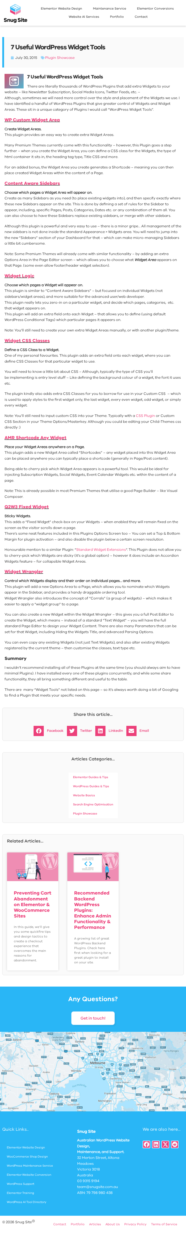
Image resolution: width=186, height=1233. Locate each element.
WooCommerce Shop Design (27, 1157)
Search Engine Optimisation (93, 804)
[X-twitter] (165, 1144)
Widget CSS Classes (27, 341)
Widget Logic (19, 276)
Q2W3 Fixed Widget (27, 507)
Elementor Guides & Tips (90, 777)
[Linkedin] (156, 1144)
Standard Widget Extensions (101, 549)
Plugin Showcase (60, 57)
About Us (112, 1224)
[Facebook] (146, 1144)
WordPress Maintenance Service (30, 1166)
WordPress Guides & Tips (91, 786)
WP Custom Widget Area (32, 120)
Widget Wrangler (24, 572)
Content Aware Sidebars (32, 183)
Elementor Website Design (61, 8)
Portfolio (117, 17)
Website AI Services (84, 17)
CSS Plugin (145, 415)
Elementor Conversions (155, 8)
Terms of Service (164, 1224)
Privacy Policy (135, 1224)
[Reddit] (175, 1144)
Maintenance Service (109, 8)
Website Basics (84, 795)
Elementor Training (20, 1193)
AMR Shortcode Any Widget (35, 438)
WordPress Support (20, 1184)
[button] (50, 731)
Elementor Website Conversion (29, 1175)
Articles (95, 1224)
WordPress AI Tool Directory (26, 1202)
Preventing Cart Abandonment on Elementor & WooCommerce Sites (32, 904)
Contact (141, 17)
